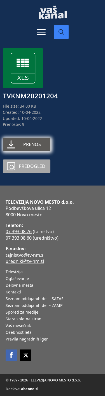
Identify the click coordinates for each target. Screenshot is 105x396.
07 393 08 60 (19, 238)
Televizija (14, 272)
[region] (52, 352)
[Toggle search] (61, 32)
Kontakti (13, 292)
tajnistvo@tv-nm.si (25, 255)
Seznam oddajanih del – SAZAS (35, 299)
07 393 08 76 (19, 231)
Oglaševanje (17, 279)
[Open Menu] (41, 31)
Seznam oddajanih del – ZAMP (34, 306)
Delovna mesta (19, 285)
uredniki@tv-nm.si (25, 261)
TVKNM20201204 (30, 95)
